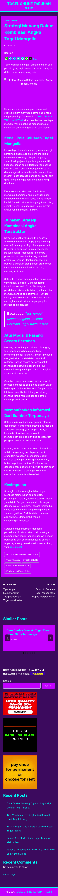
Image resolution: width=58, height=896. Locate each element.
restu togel (16, 547)
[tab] (23, 653)
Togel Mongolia (13, 560)
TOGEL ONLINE (10, 20)
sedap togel (9, 874)
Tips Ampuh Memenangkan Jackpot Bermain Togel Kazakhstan (27, 319)
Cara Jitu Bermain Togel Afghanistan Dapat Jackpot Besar (43, 590)
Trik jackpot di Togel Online (18, 571)
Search (7, 681)
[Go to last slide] (7, 637)
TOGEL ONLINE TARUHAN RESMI (34, 891)
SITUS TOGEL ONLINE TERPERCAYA (22, 554)
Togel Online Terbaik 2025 (17, 566)
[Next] (50, 637)
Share (36, 59)
